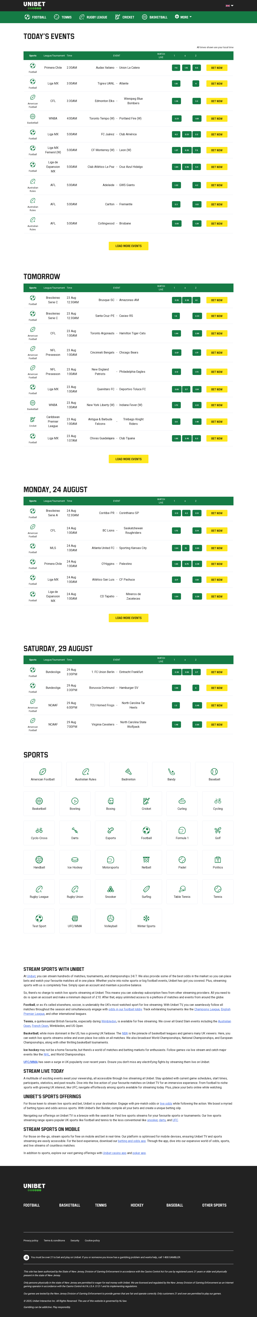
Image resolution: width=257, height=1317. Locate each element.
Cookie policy (92, 1240)
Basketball (69, 1205)
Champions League (207, 1009)
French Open (40, 1026)
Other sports (214, 1205)
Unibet (31, 976)
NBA (125, 1033)
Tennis (101, 1205)
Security (75, 1240)
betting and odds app (132, 1141)
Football (32, 1205)
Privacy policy (31, 1240)
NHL (46, 1054)
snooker (152, 1120)
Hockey (137, 1205)
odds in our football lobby (125, 1009)
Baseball (175, 1205)
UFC (175, 1120)
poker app (139, 1153)
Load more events (129, 246)
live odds (166, 1103)
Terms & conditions (54, 1240)
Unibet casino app (114, 1153)
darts (162, 1120)
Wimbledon (108, 1021)
